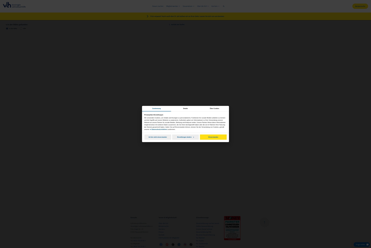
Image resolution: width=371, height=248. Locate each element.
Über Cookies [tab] (214, 108)
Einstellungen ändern (184, 137)
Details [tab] (185, 108)
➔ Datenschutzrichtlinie (158, 129)
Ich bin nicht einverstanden (158, 137)
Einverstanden (213, 137)
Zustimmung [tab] (156, 108)
